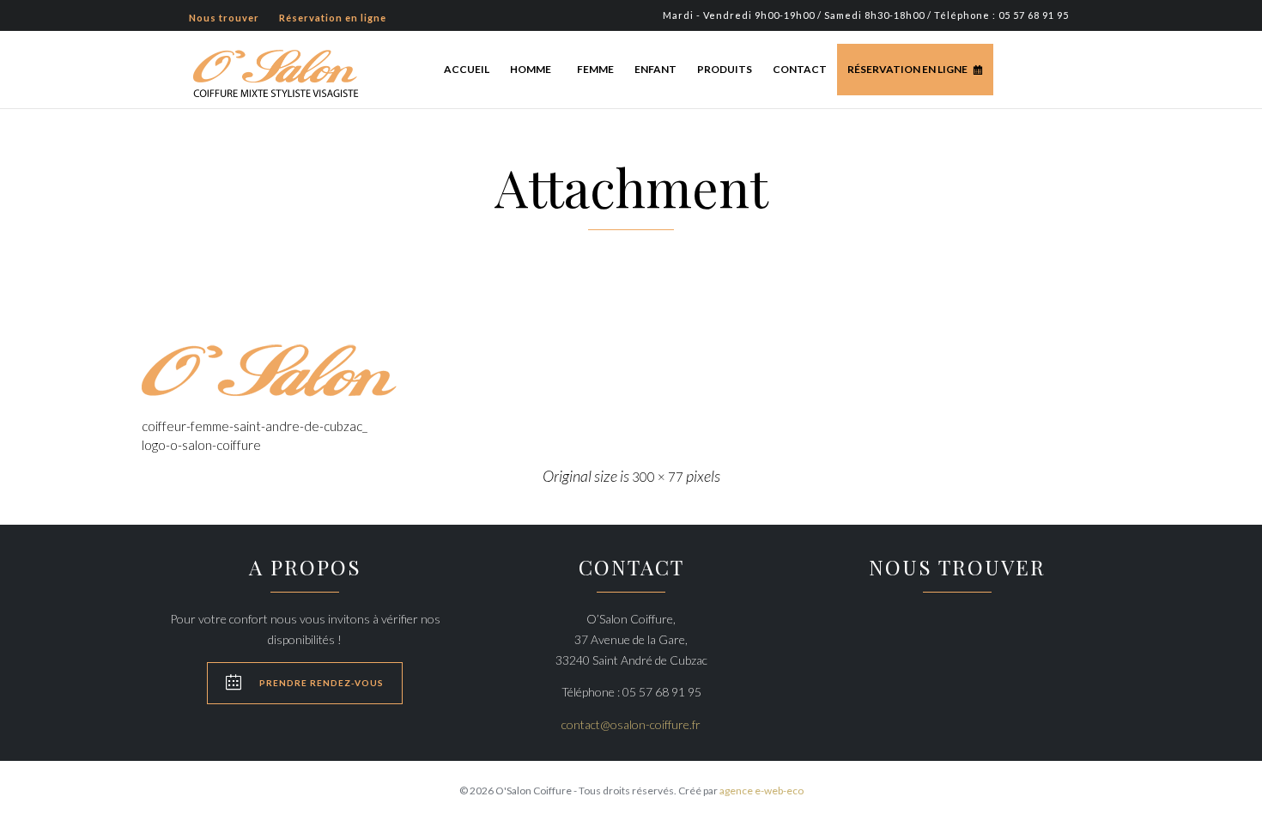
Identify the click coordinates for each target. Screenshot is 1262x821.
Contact (800, 69)
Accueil (466, 69)
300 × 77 (657, 476)
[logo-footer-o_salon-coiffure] (631, 371)
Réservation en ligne (907, 69)
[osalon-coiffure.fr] (276, 72)
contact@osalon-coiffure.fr (631, 724)
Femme (595, 69)
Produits (724, 69)
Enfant (655, 69)
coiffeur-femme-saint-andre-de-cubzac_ (254, 426)
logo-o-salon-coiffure (201, 445)
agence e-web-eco (761, 790)
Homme (530, 69)
